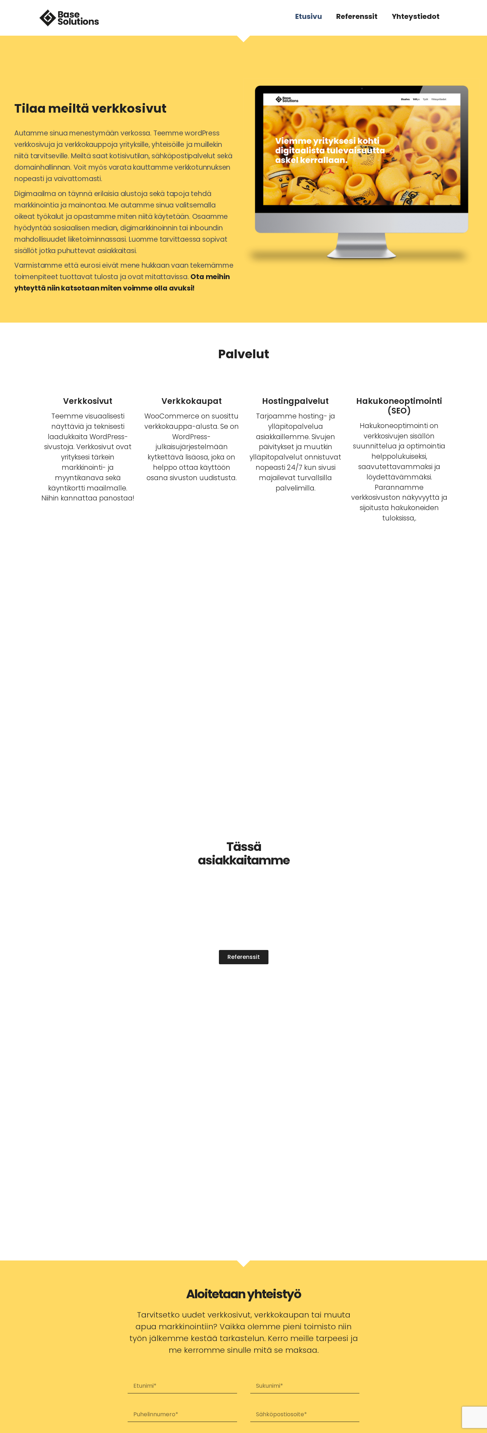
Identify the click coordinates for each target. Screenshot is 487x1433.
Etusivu (308, 16)
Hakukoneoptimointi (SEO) (399, 405)
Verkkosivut (87, 401)
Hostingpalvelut (295, 401)
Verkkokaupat (192, 401)
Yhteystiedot (416, 16)
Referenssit (357, 16)
